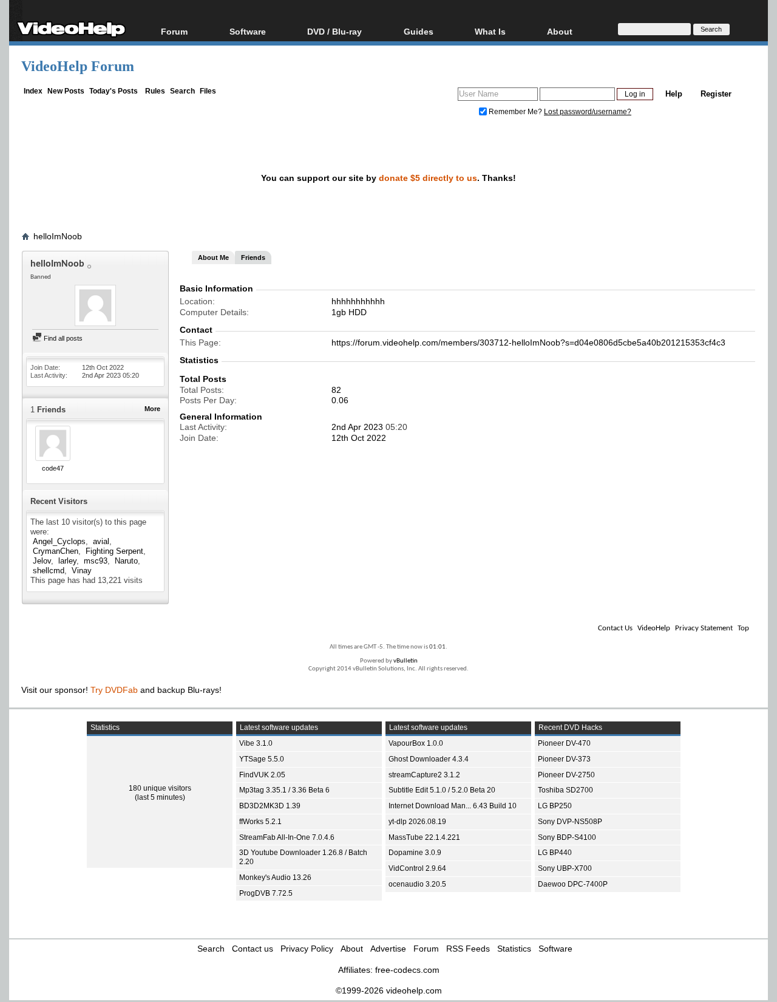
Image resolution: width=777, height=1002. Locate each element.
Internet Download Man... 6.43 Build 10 (452, 806)
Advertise (388, 948)
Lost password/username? (587, 111)
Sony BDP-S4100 (567, 837)
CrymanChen (55, 551)
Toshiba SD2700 (565, 790)
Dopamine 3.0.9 (414, 852)
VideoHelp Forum (77, 66)
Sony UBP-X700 (565, 868)
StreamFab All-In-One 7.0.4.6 (286, 837)
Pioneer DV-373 (564, 759)
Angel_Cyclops (59, 541)
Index (33, 91)
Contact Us (615, 628)
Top (743, 628)
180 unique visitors (160, 788)
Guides (418, 31)
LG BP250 (555, 806)
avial (101, 541)
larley (67, 560)
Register (716, 93)
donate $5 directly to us (428, 178)
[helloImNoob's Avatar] (95, 306)
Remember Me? (515, 111)
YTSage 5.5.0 (261, 759)
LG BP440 (555, 852)
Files (208, 91)
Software (247, 31)
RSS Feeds (468, 948)
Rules (155, 91)
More (152, 408)
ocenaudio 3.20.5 (417, 884)
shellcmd (48, 570)
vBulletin (405, 661)
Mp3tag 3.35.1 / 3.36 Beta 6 (284, 790)
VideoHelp (653, 628)
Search (182, 91)
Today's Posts (113, 91)
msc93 (95, 560)
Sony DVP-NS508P (570, 821)
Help (673, 93)
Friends (253, 257)
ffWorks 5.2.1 (260, 821)
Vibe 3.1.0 (256, 743)
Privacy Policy (306, 948)
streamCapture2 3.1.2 (424, 775)
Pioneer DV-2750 (566, 775)
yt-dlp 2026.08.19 (417, 821)
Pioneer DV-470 (564, 743)
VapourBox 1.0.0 (415, 743)
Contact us (252, 948)
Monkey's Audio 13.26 (275, 877)
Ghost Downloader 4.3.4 (428, 759)
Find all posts (62, 338)
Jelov (42, 560)
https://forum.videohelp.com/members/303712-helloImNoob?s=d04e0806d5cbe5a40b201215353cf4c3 (528, 342)
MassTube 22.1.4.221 (424, 837)
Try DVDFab (114, 690)
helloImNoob (57, 236)
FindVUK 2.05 (262, 775)
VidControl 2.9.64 (417, 868)
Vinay (82, 570)
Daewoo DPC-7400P (573, 884)
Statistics (514, 948)
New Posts (65, 91)
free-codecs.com (407, 970)
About (352, 948)
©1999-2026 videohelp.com (389, 990)
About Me (213, 257)
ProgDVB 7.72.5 (266, 893)
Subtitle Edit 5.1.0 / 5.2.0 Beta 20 (441, 790)
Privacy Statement (704, 628)
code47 (53, 468)
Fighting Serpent (114, 551)
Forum (174, 31)
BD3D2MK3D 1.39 (269, 806)
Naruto (126, 560)
